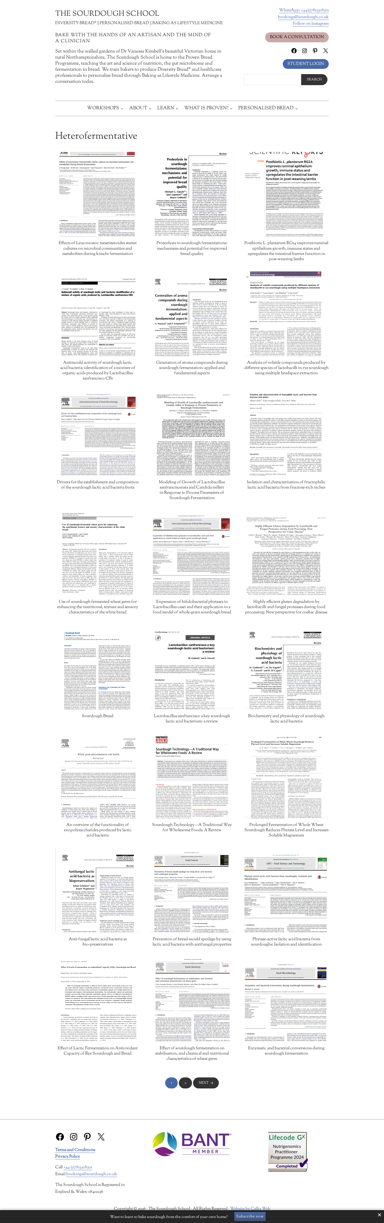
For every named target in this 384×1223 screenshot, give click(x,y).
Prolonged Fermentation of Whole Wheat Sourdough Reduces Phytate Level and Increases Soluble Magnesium (286, 830)
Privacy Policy (67, 1157)
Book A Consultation (297, 37)
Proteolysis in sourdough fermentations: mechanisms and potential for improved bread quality (191, 248)
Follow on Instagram (311, 24)
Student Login (305, 64)
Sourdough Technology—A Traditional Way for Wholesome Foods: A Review (192, 828)
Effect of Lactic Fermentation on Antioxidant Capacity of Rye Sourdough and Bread (98, 1051)
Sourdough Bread (97, 716)
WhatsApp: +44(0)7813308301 (304, 10)
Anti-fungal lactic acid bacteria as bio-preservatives (98, 942)
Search (314, 79)
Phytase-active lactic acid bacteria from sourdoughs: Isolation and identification (286, 942)
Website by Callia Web (250, 1209)
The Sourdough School (107, 14)
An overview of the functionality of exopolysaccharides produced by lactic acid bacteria (98, 830)
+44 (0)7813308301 (77, 1167)
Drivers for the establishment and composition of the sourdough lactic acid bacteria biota (98, 485)
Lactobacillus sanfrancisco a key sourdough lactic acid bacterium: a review (192, 719)
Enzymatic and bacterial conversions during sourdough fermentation (286, 1051)
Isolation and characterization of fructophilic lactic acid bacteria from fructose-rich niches (286, 485)
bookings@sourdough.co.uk (303, 17)
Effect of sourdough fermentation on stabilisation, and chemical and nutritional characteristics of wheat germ (192, 1054)
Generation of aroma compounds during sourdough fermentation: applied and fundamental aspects (192, 368)
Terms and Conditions (75, 1150)
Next (204, 1083)
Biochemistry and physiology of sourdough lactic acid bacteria (286, 719)
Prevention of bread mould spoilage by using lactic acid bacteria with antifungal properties (192, 942)
